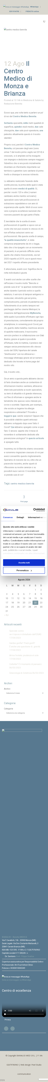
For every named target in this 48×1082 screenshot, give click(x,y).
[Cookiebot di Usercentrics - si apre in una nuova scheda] (34, 510)
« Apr (6, 615)
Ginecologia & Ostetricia (20, 673)
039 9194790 (14, 11)
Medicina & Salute (32, 100)
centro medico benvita (22, 483)
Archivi (7, 689)
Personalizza (23, 570)
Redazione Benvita (13, 103)
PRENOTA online (32, 11)
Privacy (8, 1020)
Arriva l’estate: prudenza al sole (24, 655)
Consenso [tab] (8, 517)
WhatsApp (34, 7)
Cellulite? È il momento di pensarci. (25, 664)
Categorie (8, 708)
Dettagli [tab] (20, 517)
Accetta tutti (24, 562)
